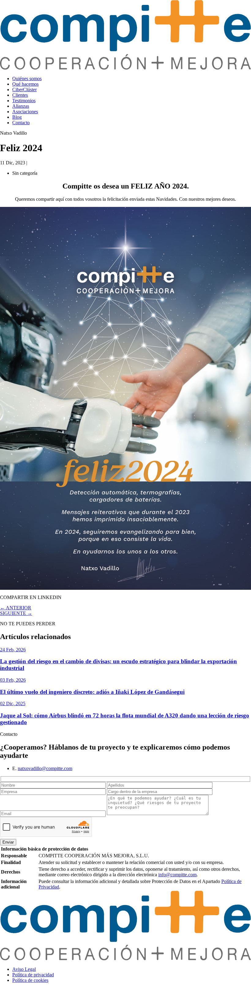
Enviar (8, 842)
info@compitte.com (177, 874)
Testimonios (24, 100)
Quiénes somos (27, 78)
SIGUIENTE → (16, 613)
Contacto (21, 122)
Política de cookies (30, 980)
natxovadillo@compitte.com (45, 768)
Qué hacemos (25, 84)
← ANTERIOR (15, 607)
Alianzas (20, 106)
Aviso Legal (24, 969)
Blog (17, 117)
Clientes (20, 95)
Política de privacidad (33, 974)
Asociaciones (25, 111)
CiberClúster (24, 89)
